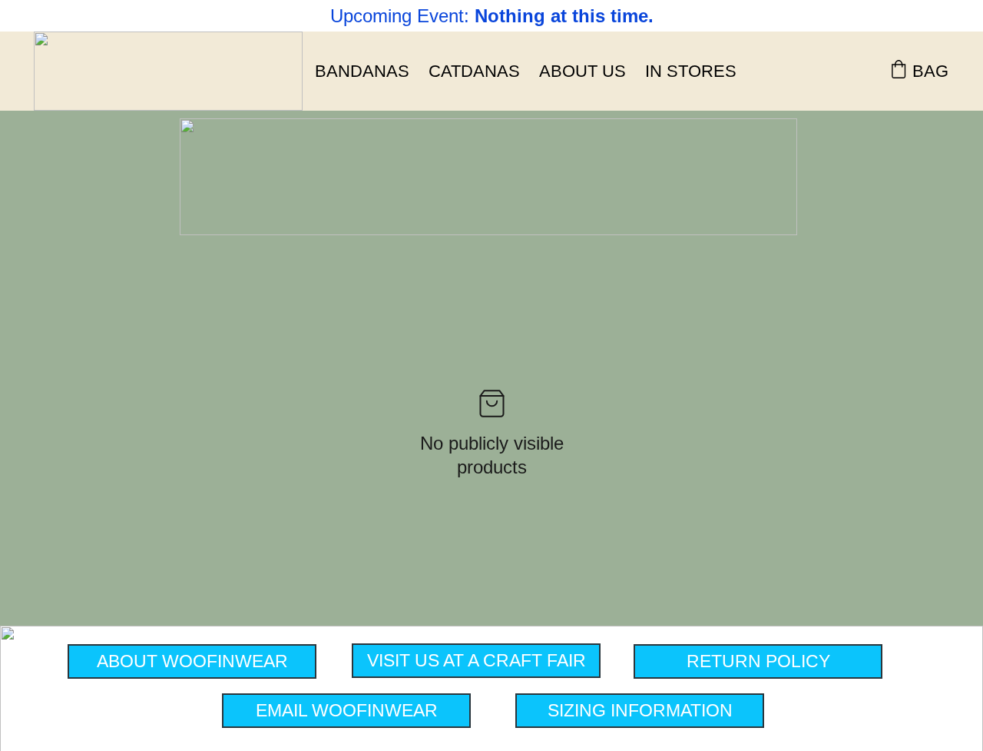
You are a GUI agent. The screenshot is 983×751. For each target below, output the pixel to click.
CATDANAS (474, 71)
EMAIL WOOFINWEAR (347, 710)
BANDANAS (362, 71)
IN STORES (690, 71)
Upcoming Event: (402, 15)
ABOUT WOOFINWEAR (192, 661)
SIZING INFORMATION (640, 710)
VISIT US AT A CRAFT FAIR (476, 660)
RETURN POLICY (758, 661)
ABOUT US (582, 71)
